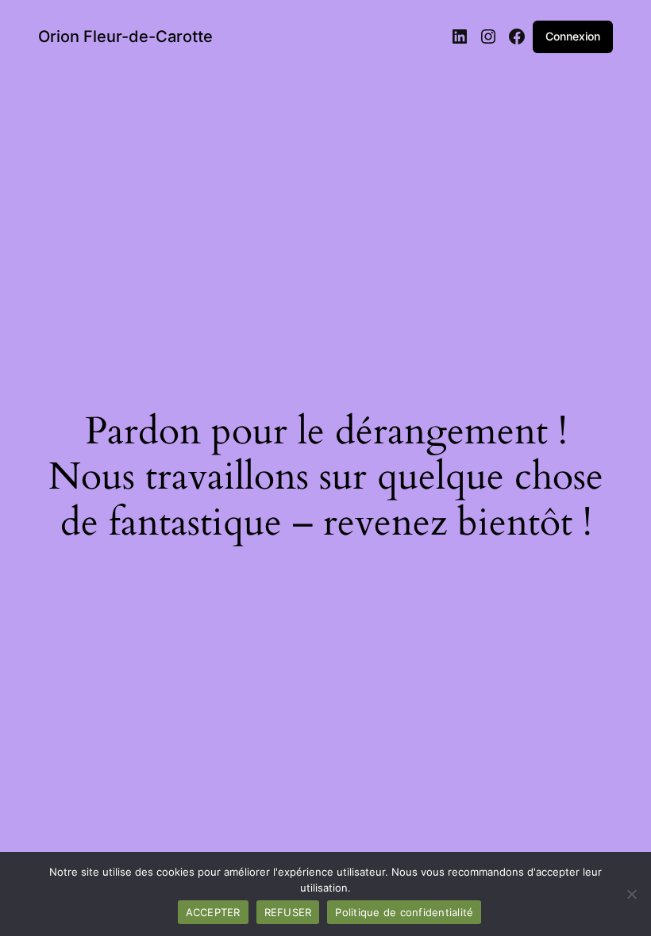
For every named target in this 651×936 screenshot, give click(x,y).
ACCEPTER (213, 912)
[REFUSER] (631, 894)
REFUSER (288, 912)
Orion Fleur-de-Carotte (125, 36)
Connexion (572, 36)
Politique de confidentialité (404, 912)
